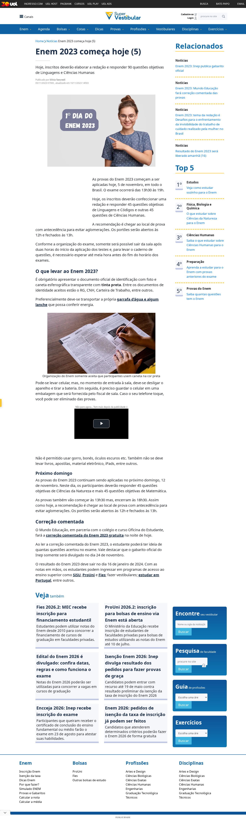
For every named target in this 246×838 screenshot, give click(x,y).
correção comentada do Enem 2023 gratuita (85, 535)
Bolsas (62, 29)
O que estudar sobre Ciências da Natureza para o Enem (202, 218)
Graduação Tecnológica (142, 793)
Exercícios (216, 29)
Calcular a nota (29, 797)
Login (190, 18)
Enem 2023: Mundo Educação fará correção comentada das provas (196, 92)
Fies (75, 776)
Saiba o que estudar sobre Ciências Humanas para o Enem (205, 245)
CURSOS (79, 4)
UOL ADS (107, 4)
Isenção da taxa (30, 776)
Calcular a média (30, 802)
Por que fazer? (29, 784)
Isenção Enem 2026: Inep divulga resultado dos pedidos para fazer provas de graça (133, 666)
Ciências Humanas (138, 784)
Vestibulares (165, 29)
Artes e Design (136, 771)
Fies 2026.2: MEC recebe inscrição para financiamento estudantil (63, 613)
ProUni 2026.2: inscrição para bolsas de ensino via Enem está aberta (132, 613)
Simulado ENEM (30, 789)
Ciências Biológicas (138, 776)
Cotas (81, 29)
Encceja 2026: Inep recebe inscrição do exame (63, 711)
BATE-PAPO (222, 4)
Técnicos (131, 797)
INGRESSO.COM (33, 4)
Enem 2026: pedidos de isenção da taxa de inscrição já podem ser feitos (135, 714)
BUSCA (204, 4)
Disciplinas (190, 29)
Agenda (44, 29)
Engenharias (134, 789)
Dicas (99, 29)
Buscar (183, 632)
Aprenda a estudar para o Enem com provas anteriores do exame (205, 272)
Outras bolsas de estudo (89, 780)
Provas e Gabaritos (32, 793)
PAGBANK (66, 4)
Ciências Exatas (136, 780)
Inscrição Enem (29, 771)
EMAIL (241, 4)
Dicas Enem (27, 780)
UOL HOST (51, 4)
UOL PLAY (93, 4)
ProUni (77, 771)
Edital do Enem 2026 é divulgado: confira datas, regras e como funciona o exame (63, 666)
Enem (24, 29)
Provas (115, 29)
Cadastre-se (187, 14)
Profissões (138, 29)
